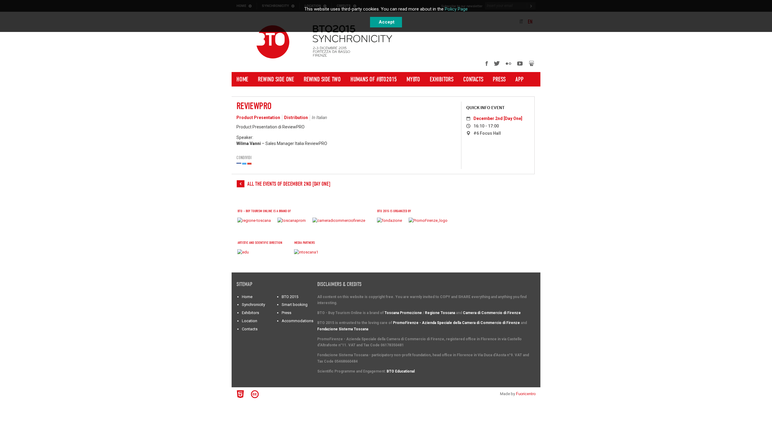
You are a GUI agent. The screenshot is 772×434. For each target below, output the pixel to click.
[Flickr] (508, 63)
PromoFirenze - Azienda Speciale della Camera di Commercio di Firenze (456, 323)
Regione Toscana (440, 313)
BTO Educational (401, 371)
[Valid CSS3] (266, 393)
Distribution (296, 117)
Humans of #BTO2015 (373, 79)
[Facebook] (487, 63)
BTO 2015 (290, 296)
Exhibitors (442, 79)
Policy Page (456, 9)
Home (242, 79)
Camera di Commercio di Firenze (492, 313)
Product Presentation (258, 117)
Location (249, 321)
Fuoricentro (526, 394)
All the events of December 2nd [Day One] (288, 184)
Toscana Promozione (403, 313)
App (519, 79)
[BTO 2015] (273, 41)
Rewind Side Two (322, 79)
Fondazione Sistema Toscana (342, 329)
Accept (386, 22)
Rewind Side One (276, 79)
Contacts (473, 79)
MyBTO (413, 79)
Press (499, 79)
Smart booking (295, 304)
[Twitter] (497, 63)
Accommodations (297, 321)
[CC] (256, 394)
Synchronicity (253, 304)
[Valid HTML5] (241, 394)
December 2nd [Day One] (497, 118)
